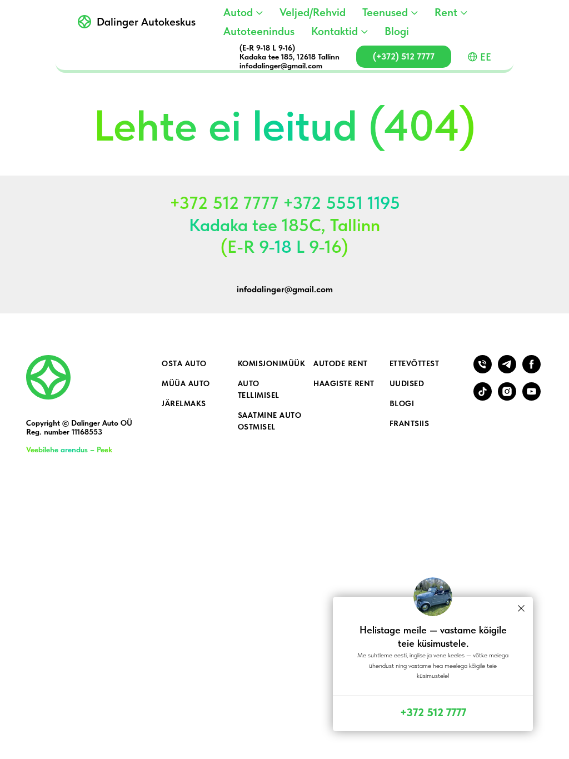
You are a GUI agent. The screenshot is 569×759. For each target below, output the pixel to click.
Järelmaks (184, 403)
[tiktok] (482, 397)
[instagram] (507, 397)
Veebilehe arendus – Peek (69, 449)
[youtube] (531, 397)
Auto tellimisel (258, 389)
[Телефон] (482, 370)
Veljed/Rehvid (312, 12)
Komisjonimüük (272, 363)
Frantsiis (410, 423)
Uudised (407, 383)
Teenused (385, 12)
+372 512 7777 (433, 712)
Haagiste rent (344, 383)
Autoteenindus (259, 31)
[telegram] (507, 370)
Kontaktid (334, 31)
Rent (446, 12)
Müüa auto (186, 383)
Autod (238, 12)
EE (485, 57)
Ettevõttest (415, 363)
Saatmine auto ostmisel (270, 421)
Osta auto (184, 363)
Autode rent (340, 363)
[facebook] (531, 370)
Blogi (397, 31)
